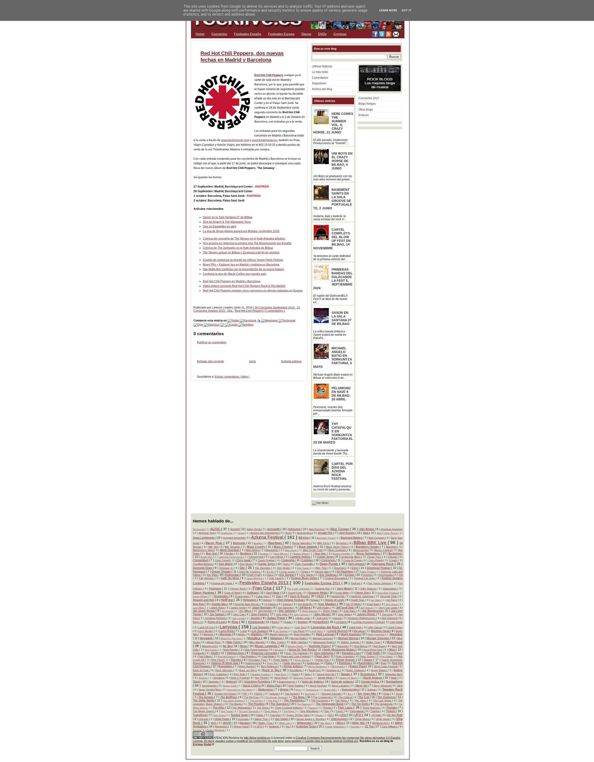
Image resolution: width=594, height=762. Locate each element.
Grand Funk (295, 592)
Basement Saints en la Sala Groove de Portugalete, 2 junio (332, 199)
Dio (243, 568)
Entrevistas (232, 575)
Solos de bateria (312, 681)
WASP (227, 723)
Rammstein (365, 663)
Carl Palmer (277, 556)
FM (401, 575)
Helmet (267, 600)
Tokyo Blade (271, 711)
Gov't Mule (273, 592)
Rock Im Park (201, 670)
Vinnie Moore (363, 719)
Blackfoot (391, 546)
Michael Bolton (298, 638)
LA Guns (341, 622)
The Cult (364, 697)
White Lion (285, 723)
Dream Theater (222, 571)
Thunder (391, 707)
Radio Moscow (292, 663)
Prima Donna (302, 660)
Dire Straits (284, 568)
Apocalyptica (304, 533)
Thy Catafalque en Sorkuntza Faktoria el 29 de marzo (333, 433)
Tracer (339, 711)
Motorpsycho (209, 646)
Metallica (254, 638)
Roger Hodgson (355, 670)
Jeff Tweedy (367, 607)
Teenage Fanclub (331, 693)
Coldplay (307, 560)
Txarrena (275, 715)
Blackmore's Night (203, 550)
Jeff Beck (305, 607)
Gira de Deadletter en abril (219, 226)
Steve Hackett (318, 685)
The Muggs (235, 704)
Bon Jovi (212, 553)
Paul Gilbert (205, 656)
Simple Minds (326, 677)
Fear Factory (277, 578)
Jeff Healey (323, 607)
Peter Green (367, 656)
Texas (399, 693)
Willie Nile (359, 723)
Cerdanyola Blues (350, 556)
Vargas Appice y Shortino (310, 719)
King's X (198, 622)
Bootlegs (246, 553)
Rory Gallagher (219, 674)
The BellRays (229, 697)
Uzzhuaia (243, 719)
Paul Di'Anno (395, 653)
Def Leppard (356, 564)
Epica (270, 575)
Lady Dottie (396, 622)
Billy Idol (213, 546)
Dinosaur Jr (226, 568)
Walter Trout (265, 723)
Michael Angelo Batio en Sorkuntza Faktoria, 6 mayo (332, 357)
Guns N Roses (299, 596)
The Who (219, 707)
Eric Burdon (287, 575)
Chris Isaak (243, 560)
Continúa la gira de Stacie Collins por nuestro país (234, 274)
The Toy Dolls (360, 704)
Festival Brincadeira (336, 578)
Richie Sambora (317, 666)
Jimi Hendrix (265, 611)
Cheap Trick (374, 556)
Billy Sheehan (233, 546)
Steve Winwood (382, 685)
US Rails (376, 715)
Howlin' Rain (358, 600)
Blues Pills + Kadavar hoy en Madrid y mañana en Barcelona (241, 264)
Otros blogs (365, 109)
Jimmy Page (330, 611)
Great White (342, 592)
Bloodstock (272, 550)
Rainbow (345, 663)
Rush (295, 674)
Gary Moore (345, 588)
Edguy (305, 571)
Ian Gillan (376, 600)
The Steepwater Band (330, 704)
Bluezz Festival (383, 550)
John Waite (344, 614)
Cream (393, 560)
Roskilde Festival (261, 674)
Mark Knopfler (302, 634)
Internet (287, 604)
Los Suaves (259, 631)
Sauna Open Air (326, 674)
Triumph (375, 711)
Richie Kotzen (293, 666)
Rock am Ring (247, 670)
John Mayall (322, 614)
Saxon (346, 674)
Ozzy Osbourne (324, 653)
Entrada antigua (291, 361)
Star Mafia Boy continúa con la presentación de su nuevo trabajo (243, 269)
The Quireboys (280, 704)
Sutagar (372, 689)
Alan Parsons (317, 529)
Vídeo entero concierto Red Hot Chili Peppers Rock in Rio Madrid (244, 286)
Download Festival (379, 568)
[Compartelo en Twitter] (233, 320)
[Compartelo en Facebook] (248, 320)
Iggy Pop (199, 604)
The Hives (341, 700)
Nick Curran (211, 650)
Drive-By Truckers (250, 571)
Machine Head (380, 631)
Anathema (227, 533)
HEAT (321, 596)
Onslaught (199, 653)
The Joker (360, 700)
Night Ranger (231, 649)
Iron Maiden (327, 604)
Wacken (245, 723)
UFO (358, 715)
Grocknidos (221, 596)
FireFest (356, 583)
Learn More (388, 10)
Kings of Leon (217, 622)
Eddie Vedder (288, 572)
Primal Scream (346, 659)
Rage (329, 663)
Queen (368, 659)
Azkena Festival (267, 537)
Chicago (393, 556)
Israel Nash (373, 604)
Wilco (340, 723)
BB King (304, 537)
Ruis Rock (281, 674)
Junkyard (322, 618)
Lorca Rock (226, 631)
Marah (241, 634)
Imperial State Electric (247, 604)
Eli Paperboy (345, 571)
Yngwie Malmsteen (335, 726)
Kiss (235, 622)
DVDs (322, 34)
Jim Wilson (245, 611)
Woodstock (221, 726)
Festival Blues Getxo (304, 578)
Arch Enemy (347, 533)
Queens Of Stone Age (225, 663)
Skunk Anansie (373, 677)
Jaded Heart (217, 607)
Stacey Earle (230, 685)
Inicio (252, 361)
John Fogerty (259, 614)
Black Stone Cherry (337, 546)
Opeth (215, 653)
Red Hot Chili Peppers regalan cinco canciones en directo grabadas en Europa (253, 290)
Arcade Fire (325, 533)
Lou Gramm (281, 631)
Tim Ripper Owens (204, 711)
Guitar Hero (263, 596)
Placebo (236, 659)
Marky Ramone (351, 634)
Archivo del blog (322, 89)
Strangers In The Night (240, 689)
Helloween (250, 600)
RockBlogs (296, 670)
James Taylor (238, 607)
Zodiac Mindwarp (216, 730)
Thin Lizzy (345, 707)
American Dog (206, 533)
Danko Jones (267, 564)
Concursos (328, 560)
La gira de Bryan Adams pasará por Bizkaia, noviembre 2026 (241, 231)
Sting (400, 685)
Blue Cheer (291, 550)
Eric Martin (307, 575)
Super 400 (330, 689)
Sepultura (219, 677)
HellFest (227, 600)
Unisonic (204, 719)
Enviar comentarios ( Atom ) (232, 376)
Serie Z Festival (239, 677)
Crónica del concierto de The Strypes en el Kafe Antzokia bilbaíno (244, 238)
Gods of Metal (232, 592)
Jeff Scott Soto (345, 607)
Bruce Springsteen (368, 553)
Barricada (239, 543)
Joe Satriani (218, 614)
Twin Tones (219, 715)
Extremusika (385, 575)
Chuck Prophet (266, 560)
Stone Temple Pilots (209, 689)
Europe (350, 575)
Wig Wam (325, 723)
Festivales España (247, 34)
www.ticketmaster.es (264, 140)
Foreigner (215, 588)
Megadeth (206, 638)
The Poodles (256, 704)
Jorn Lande (238, 618)
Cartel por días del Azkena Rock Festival (342, 471)
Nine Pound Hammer (257, 649)
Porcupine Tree (258, 659)
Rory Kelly (239, 674)
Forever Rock (238, 588)
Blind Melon (253, 550)
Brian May (321, 553)
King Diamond (389, 618)
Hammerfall (338, 596)
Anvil (288, 533)
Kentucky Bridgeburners (362, 618)
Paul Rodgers (248, 656)
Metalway (276, 638)
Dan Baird (225, 564)
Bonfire (230, 553)
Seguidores (319, 83)
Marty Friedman (376, 634)
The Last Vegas (382, 700)
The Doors (256, 700)
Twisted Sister (240, 715)
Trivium (391, 711)
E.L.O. (271, 571)
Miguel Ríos (214, 642)
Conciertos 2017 (368, 98)
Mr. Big (227, 646)
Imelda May (219, 604)
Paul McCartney (227, 656)
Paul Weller (269, 656)
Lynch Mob (316, 631)
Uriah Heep (222, 719)
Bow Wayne (281, 553)
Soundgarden (209, 685)
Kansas (337, 618)
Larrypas (229, 626)
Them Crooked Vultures (289, 707)
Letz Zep (300, 627)
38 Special (199, 529)
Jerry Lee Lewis (388, 607)
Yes (287, 726)
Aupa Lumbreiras (204, 537)
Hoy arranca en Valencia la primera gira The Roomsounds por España (247, 243)
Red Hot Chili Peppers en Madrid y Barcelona (231, 281)
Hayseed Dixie (388, 596)
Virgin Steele (383, 719)
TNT (245, 693)
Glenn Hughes (204, 592)
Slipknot (231, 681)
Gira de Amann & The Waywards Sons (227, 222)
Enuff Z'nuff (254, 575)
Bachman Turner (326, 538)
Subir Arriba (396, 752)
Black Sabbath (308, 546)
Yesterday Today (306, 726)
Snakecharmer (287, 681)
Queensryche (253, 663)
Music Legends (266, 646)
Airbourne (294, 529)
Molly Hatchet (299, 642)
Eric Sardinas (328, 575)
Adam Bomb (254, 529)
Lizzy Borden (206, 631)
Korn (275, 622)
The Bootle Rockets (276, 697)
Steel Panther (296, 685)
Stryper (284, 689)
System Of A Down (225, 693)
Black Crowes (283, 546)
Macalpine (359, 631)
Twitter (260, 715)
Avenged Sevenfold (234, 537)
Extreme (367, 575)
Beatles (258, 543)
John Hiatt (282, 614)
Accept (234, 529)
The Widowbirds (241, 707)
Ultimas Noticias (322, 66)
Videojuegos (339, 719)
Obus (392, 649)
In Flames (271, 604)
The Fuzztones (320, 700)
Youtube (355, 726)
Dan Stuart (246, 564)
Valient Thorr (261, 719)
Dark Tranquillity (304, 564)
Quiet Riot (272, 663)
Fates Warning (254, 578)
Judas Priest (276, 618)
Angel (241, 533)
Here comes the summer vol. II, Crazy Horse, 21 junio (333, 123)
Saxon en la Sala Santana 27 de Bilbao (227, 217)
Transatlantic (357, 711)
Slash (197, 681)
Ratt (383, 663)
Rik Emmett (337, 666)
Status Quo (273, 685)
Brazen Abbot (301, 553)
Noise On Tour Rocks (302, 649)
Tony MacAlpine (309, 711)
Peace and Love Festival (295, 656)
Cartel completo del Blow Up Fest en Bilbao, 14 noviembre (332, 239)
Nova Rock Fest (373, 649)
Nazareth (342, 646)
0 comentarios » (275, 310)
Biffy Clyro (323, 543)
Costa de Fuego (353, 560)
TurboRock (200, 715)
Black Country (256, 546)
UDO (343, 715)
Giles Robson (368, 588)
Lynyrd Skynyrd (338, 631)
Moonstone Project (324, 642)
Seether (203, 678)
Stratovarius (266, 689)
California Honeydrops (231, 557)
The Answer (206, 697)
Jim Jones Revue (204, 611)
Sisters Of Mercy (348, 678)
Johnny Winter (366, 614)
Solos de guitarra (342, 681)
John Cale (239, 614)
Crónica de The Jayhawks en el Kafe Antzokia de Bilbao (238, 248)
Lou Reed (298, 631)
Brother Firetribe (342, 553)
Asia (366, 533)
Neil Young (379, 646)
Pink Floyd (217, 659)
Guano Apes (242, 596)
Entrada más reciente (210, 361)
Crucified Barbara (203, 564)
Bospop (264, 553)
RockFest (315, 670)
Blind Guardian (230, 550)
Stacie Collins (251, 685)
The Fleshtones (294, 700)
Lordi (243, 631)
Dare (286, 564)
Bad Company (376, 537)
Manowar (226, 634)
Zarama (197, 730)
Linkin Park (355, 627)
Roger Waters (379, 670)
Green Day (362, 592)
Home (200, 34)
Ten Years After (367, 693)
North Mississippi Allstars (339, 649)
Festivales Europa (281, 34)
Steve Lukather (341, 685)
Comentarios (320, 77)
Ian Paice (392, 600)
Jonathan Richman (216, 618)
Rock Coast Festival (386, 666)
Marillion (257, 634)
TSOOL (258, 693)
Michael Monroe (348, 638)
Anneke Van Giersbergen (265, 533)
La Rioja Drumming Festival (368, 622)
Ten (349, 694)
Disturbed (339, 568)
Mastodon (396, 634)
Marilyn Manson (279, 634)
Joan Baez (349, 611)
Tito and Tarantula (249, 711)
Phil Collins (386, 656)
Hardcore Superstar (362, 596)
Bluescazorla (361, 550)
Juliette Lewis (303, 618)
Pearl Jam (322, 656)
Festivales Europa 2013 (323, 583)
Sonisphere (394, 681)
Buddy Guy (206, 557)
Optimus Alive (236, 653)
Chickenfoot (201, 560)
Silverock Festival (303, 678)
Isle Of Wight (353, 604)
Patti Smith (373, 653)
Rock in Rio (271, 670)
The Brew (299, 697)
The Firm (273, 700)
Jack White (199, 607)
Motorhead (395, 642)
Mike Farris (233, 642)
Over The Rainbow (297, 653)
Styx (298, 689)
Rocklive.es (333, 670)
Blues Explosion (337, 550)
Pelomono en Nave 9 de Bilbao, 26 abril (341, 393)
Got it (407, 10)
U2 (330, 715)
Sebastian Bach (394, 674)
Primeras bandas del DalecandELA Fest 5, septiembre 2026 (333, 279)
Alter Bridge (367, 529)
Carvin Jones (326, 556)
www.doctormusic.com (235, 140)
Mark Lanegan (325, 634)
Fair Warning (206, 578)
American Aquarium (392, 529)
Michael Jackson (323, 638)
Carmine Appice (300, 556)
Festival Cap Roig (364, 578)
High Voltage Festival (291, 600)
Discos (306, 34)
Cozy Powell (375, 560)
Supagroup (312, 689)
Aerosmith (274, 529)
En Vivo (212, 575)
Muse (244, 646)
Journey (255, 618)
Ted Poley (310, 694)
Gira (230, 310)
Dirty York (321, 568)
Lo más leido (320, 72)
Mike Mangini (257, 642)
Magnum (208, 634)
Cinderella (288, 560)
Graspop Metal (318, 592)
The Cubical (345, 697)
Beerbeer (275, 543)
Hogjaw (314, 600)
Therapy (313, 708)
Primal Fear (323, 659)
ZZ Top (369, 726)
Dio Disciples (263, 568)
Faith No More (230, 578)
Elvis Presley (368, 572)
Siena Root (280, 677)
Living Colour (395, 627)
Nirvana (278, 650)
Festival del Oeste (222, 583)
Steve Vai (361, 685)
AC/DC (215, 529)
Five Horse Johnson (380, 583)
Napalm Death (295, 646)
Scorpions (368, 674)
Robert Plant (357, 666)
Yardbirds (274, 726)
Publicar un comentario (211, 342)
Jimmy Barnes (310, 611)
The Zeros (263, 707)
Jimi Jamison (287, 611)
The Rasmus (304, 704)
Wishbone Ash (380, 723)
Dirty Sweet (303, 568)
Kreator (303, 622)
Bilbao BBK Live (371, 542)
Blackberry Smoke (368, 546)
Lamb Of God (206, 627)
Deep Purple (329, 564)
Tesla (386, 693)
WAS (214, 723)
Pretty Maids (281, 659)
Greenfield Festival (387, 593)
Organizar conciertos (264, 653)
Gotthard (253, 592)
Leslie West (283, 627)
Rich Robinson (269, 666)
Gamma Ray (323, 588)
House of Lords (335, 600)
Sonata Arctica (370, 681)
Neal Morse (361, 646)
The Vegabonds (384, 704)
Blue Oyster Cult (313, 550)
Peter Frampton (345, 656)
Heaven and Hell (204, 600)
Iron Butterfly (305, 604)
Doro (355, 568)
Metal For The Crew (231, 638)
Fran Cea (263, 588)
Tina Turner (227, 711)
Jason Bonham (262, 607)
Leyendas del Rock (325, 627)
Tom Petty (289, 711)
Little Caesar (375, 627)
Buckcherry (395, 553)
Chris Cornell (222, 560)
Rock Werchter (224, 670)
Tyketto (319, 715)
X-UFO (258, 726)
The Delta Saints (204, 700)
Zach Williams (390, 726)
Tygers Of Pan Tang (298, 715)
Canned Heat (256, 556)
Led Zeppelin (261, 627)
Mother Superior (350, 642)
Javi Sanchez (286, 607)
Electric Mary (323, 571)
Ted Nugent (292, 693)
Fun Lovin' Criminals (298, 588)
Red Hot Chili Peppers (249, 310)
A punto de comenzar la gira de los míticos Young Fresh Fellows (243, 260)
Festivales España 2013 (264, 582)
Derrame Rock (383, 564)
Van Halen (282, 719)
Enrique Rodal (202, 744)
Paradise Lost (351, 653)
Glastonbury (390, 588)
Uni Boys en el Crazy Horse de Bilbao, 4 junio (342, 161)
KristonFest (320, 622)
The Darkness (386, 697)
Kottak (288, 622)
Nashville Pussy (319, 646)
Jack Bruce (392, 604)
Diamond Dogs (203, 568)
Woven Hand (241, 726)
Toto (327, 711)
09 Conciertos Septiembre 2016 (275, 307)
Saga (307, 674)
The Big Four (251, 697)
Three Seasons (371, 707)
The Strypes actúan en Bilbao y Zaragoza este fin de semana (241, 252)
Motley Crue (373, 642)
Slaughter (214, 681)
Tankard (274, 693)
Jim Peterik (228, 611)
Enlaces (363, 115)
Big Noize (342, 543)
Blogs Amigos (367, 103)
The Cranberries (323, 697)
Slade (394, 677)
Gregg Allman (200, 596)
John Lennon (301, 614)
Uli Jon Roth (395, 715)
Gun (279, 596)
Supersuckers (351, 689)
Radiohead (313, 663)
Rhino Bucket (247, 666)
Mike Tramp (278, 642)
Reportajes (225, 666)
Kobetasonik (256, 622)
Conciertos (219, 34)
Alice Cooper (340, 529)
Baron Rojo (214, 543)
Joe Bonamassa (372, 611)
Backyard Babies (352, 537)
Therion (327, 707)
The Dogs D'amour (233, 700)
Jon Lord (387, 614)
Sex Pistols (261, 677)
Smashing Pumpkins (257, 681)
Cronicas (339, 34)
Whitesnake (305, 723)
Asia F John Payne (387, 533)
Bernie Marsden (301, 543)
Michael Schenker (378, 638)
